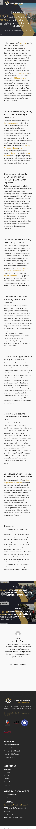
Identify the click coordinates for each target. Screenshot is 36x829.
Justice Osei (10, 30)
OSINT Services (9, 757)
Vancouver (22, 43)
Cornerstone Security (11, 123)
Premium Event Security (12, 751)
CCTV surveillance (20, 78)
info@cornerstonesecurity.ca (14, 817)
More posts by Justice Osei (18, 664)
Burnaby (14, 153)
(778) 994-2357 (10, 814)
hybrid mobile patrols (20, 73)
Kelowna (7, 785)
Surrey (21, 148)
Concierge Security (10, 748)
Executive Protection (11, 745)
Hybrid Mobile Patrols (11, 754)
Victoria (6, 779)
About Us (7, 797)
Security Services (18, 12)
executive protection (11, 276)
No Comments (27, 30)
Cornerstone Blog (10, 794)
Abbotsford (8, 782)
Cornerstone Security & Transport (16, 805)
